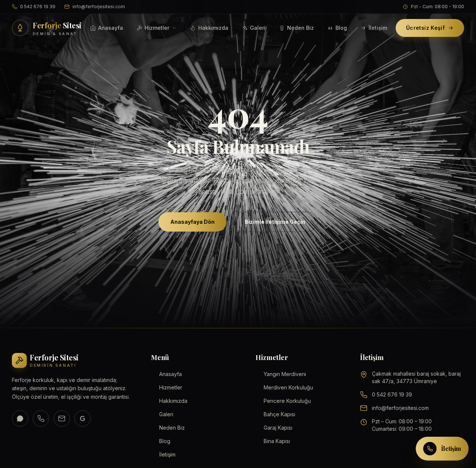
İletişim (378, 28)
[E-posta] (62, 418)
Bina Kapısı (277, 441)
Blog (341, 28)
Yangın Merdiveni (285, 374)
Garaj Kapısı (278, 427)
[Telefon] (41, 418)
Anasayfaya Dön (192, 222)
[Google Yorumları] (82, 418)
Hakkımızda (213, 28)
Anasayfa (110, 28)
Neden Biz (300, 28)
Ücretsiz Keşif (425, 28)
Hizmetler (157, 28)
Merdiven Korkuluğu (288, 387)
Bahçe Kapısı (279, 414)
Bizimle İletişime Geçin (275, 222)
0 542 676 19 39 (37, 6)
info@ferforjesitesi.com (99, 6)
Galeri (258, 28)
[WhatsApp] (20, 418)
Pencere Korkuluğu (287, 401)
